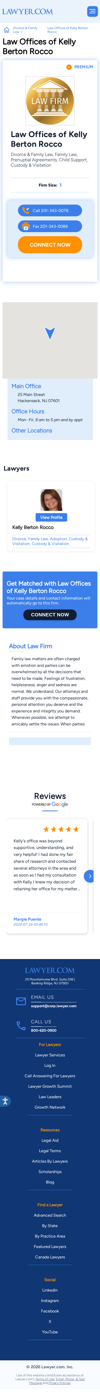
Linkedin (50, 1290)
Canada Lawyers (50, 1257)
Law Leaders (50, 1096)
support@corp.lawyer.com (54, 1006)
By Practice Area (50, 1236)
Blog (50, 1182)
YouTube (50, 1332)
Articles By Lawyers (50, 1161)
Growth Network (50, 1107)
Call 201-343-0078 (50, 210)
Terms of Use (44, 1379)
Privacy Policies (60, 1383)
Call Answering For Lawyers (50, 1075)
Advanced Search (50, 1215)
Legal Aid (50, 1140)
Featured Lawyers (50, 1246)
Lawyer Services (50, 1055)
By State (50, 1225)
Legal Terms (50, 1150)
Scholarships (50, 1171)
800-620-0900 (43, 1030)
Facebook (50, 1311)
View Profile (51, 517)
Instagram (50, 1300)
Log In (49, 1065)
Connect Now (50, 245)
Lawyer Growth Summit (50, 1086)
